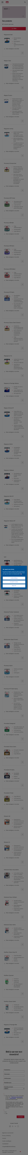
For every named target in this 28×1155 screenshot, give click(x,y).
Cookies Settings (14, 578)
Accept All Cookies (14, 581)
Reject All (14, 585)
